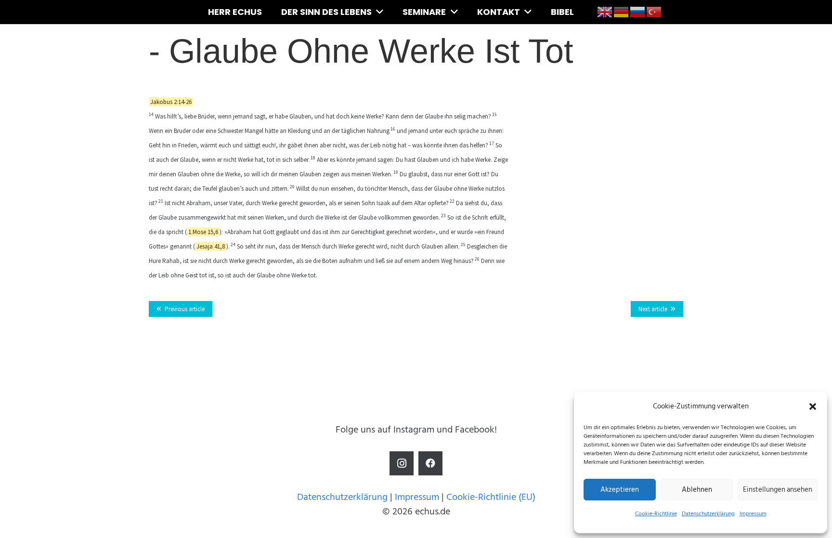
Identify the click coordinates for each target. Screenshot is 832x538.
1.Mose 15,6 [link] (203, 232)
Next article (652, 309)
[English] (605, 11)
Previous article (185, 309)
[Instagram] (402, 463)
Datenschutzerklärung (708, 513)
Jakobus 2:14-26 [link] (171, 102)
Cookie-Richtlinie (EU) (490, 497)
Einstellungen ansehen (777, 490)
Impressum (753, 513)
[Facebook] (430, 463)
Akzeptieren (619, 490)
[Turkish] (654, 11)
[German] (621, 11)
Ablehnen (697, 490)
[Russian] (638, 11)
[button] (813, 406)
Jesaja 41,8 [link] (210, 246)
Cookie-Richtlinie (656, 513)
